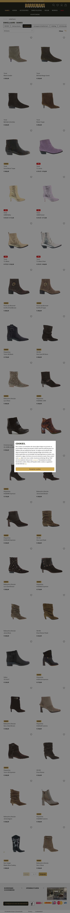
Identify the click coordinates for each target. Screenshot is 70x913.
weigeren (35, 460)
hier (20, 458)
